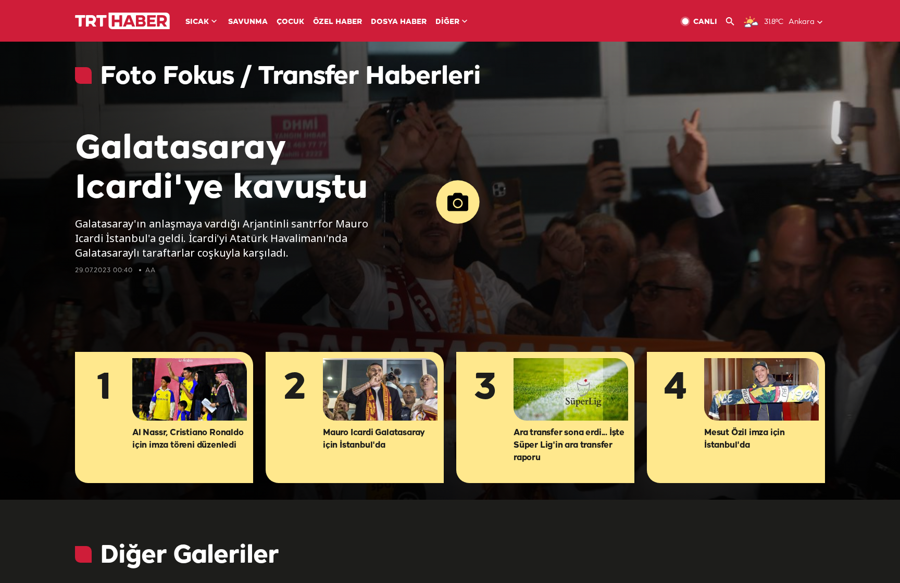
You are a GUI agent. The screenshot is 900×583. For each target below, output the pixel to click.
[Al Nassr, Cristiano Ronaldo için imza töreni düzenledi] (189, 390)
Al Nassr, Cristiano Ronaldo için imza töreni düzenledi (188, 439)
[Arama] (734, 22)
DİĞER (447, 22)
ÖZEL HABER (337, 22)
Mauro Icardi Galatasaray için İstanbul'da (374, 439)
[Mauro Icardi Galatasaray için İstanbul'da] (380, 390)
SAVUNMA (248, 22)
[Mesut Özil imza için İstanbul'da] (761, 390)
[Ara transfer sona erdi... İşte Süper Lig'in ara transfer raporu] (571, 390)
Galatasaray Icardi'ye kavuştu (221, 168)
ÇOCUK (290, 22)
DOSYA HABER (399, 22)
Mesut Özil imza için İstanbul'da (744, 439)
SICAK (197, 22)
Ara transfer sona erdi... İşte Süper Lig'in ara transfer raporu (569, 445)
